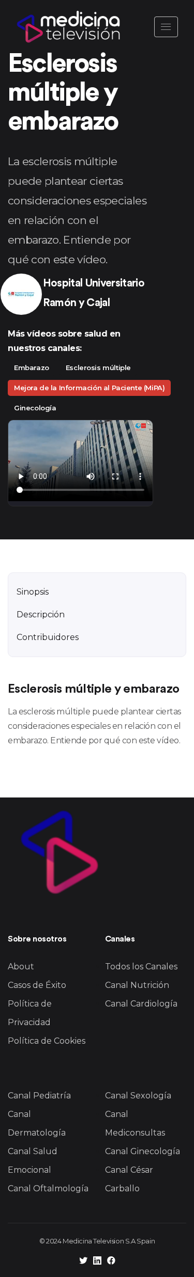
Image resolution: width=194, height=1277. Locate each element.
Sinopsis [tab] (33, 592)
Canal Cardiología (141, 1004)
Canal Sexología (138, 1095)
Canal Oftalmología (48, 1188)
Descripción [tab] (41, 614)
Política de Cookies (46, 1041)
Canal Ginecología (142, 1151)
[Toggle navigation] (166, 27)
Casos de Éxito (37, 985)
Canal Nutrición (137, 985)
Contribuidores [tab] (48, 637)
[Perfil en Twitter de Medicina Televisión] (83, 1262)
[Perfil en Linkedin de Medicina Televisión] (97, 1262)
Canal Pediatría (39, 1095)
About (21, 966)
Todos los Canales (141, 966)
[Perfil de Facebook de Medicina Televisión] (111, 1262)
